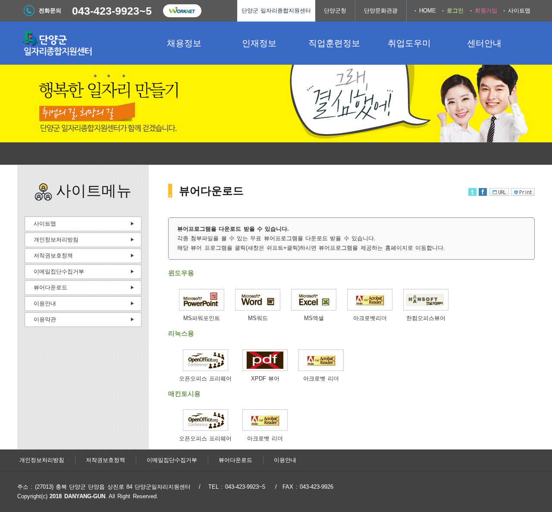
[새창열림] (182, 11)
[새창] (201, 308)
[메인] (82, 43)
